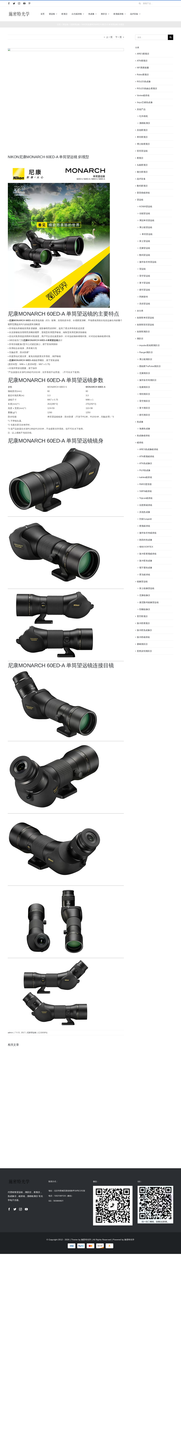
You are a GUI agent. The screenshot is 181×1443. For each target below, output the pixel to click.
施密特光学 (86, 1239)
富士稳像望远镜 (146, 588)
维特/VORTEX (146, 547)
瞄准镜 (140, 442)
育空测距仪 (144, 401)
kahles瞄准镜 (145, 477)
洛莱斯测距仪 (143, 331)
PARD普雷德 (145, 484)
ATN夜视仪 (142, 60)
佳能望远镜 (144, 213)
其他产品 (141, 109)
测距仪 (140, 338)
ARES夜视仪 (143, 53)
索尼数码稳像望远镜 (149, 602)
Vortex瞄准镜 (143, 95)
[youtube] (24, 3)
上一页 (109, 37)
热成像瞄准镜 (143, 435)
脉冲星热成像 (145, 560)
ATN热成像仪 (145, 463)
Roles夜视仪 (143, 74)
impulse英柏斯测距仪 (149, 345)
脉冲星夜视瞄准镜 (148, 553)
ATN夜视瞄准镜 (146, 456)
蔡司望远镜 (144, 290)
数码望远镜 (144, 255)
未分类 (140, 311)
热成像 (140, 422)
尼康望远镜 (31, 1033)
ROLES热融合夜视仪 (147, 88)
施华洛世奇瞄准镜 (148, 533)
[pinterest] (29, 3)
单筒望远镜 (147, 234)
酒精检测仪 (144, 123)
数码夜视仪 (142, 186)
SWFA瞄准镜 (145, 491)
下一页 (118, 37)
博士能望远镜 (145, 227)
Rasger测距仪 (146, 352)
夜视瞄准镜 (144, 526)
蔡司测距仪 (144, 415)
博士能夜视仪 (143, 144)
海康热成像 (144, 428)
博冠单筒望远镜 (146, 220)
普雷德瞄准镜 (143, 192)
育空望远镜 (144, 276)
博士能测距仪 (145, 359)
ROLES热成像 (144, 81)
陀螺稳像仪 (144, 609)
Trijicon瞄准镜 (145, 498)
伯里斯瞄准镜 (145, 505)
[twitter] (14, 3)
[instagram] (19, 3)
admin (10, 1033)
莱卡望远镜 (144, 283)
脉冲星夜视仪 (143, 623)
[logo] (19, 12)
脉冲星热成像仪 (144, 630)
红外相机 (143, 116)
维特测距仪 (144, 394)
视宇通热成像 (145, 567)
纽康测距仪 (144, 387)
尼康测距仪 (144, 373)
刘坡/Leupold (145, 519)
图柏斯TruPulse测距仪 (150, 366)
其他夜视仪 (142, 130)
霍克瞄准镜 (144, 574)
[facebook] (9, 3)
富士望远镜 (144, 241)
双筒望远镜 (142, 151)
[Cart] (172, 13)
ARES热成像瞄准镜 (148, 449)
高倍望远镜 (144, 303)
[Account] (167, 13)
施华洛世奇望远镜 (148, 262)
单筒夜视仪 (142, 137)
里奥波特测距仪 (144, 651)
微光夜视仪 (142, 172)
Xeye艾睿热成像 (145, 102)
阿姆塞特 (143, 296)
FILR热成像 (144, 470)
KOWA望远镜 (145, 206)
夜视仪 (140, 158)
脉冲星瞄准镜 (143, 637)
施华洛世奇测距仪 (148, 380)
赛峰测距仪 (142, 644)
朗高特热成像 (145, 540)
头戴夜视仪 (142, 165)
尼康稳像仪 (144, 595)
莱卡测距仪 (144, 408)
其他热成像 (144, 512)
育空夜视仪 (142, 616)
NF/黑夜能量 (143, 67)
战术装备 (141, 179)
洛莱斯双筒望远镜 (145, 324)
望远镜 (140, 199)
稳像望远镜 (142, 581)
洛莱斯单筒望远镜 (145, 317)
